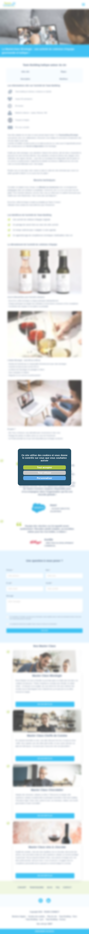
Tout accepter (44, 467)
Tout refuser (44, 472)
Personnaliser (44, 478)
